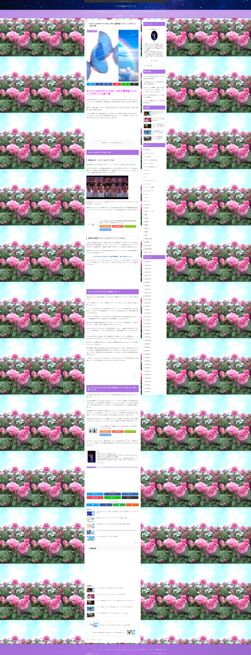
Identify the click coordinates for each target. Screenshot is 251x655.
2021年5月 (147, 316)
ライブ (146, 194)
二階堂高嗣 (105, 467)
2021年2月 (147, 326)
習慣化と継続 (148, 238)
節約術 (146, 231)
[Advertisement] (112, 129)
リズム (146, 197)
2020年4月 (147, 361)
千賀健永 (115, 467)
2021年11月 (148, 296)
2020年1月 (147, 371)
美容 (146, 235)
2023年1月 (147, 275)
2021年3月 (147, 323)
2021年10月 (148, 299)
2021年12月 (148, 292)
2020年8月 (147, 347)
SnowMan (147, 149)
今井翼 (146, 208)
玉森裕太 (130, 467)
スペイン (147, 170)
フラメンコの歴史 (149, 187)
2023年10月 (148, 268)
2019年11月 (148, 378)
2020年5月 (147, 357)
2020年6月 (147, 354)
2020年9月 (147, 344)
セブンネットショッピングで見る (130, 226)
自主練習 (147, 242)
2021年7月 (147, 309)
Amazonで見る (105, 226)
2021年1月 (147, 330)
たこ (98, 451)
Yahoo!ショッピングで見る (105, 229)
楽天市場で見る (118, 226)
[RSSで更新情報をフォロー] (103, 463)
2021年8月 (147, 306)
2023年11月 (148, 265)
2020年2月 (147, 367)
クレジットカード (149, 163)
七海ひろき (148, 204)
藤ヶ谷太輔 (135, 467)
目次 (103, 142)
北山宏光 (110, 467)
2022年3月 (147, 285)
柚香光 (146, 221)
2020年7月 (147, 350)
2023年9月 (147, 272)
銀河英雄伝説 (148, 249)
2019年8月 (147, 388)
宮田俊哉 (120, 467)
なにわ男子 (148, 156)
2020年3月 (147, 364)
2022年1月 (147, 289)
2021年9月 (147, 303)
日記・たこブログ (149, 211)
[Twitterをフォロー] (98, 463)
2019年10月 (148, 381)
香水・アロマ (148, 252)
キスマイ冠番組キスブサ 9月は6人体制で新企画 (154, 101)
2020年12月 (148, 333)
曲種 (146, 214)
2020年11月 (148, 337)
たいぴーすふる (149, 153)
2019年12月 (148, 374)
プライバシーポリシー (98, 649)
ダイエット (148, 173)
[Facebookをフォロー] (100, 463)
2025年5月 (147, 261)
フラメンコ (148, 184)
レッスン (147, 201)
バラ (146, 177)
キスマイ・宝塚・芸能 (92, 467)
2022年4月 (147, 282)
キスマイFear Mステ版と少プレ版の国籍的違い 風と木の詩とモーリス (112, 256)
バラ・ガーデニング (150, 180)
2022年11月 (148, 279)
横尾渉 (125, 467)
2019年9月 (147, 385)
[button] (164, 66)
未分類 (146, 218)
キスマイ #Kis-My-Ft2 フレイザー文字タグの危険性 (154, 96)
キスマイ (99, 467)
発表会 (146, 228)
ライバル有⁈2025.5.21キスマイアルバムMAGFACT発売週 (154, 77)
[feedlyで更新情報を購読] (101, 463)
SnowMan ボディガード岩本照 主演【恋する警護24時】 (154, 83)
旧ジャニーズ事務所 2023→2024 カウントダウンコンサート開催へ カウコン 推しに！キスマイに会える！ (154, 89)
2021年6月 (147, 313)
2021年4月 (147, 320)
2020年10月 (148, 340)
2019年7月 (147, 391)
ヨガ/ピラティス (149, 190)
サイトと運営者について (151, 167)
